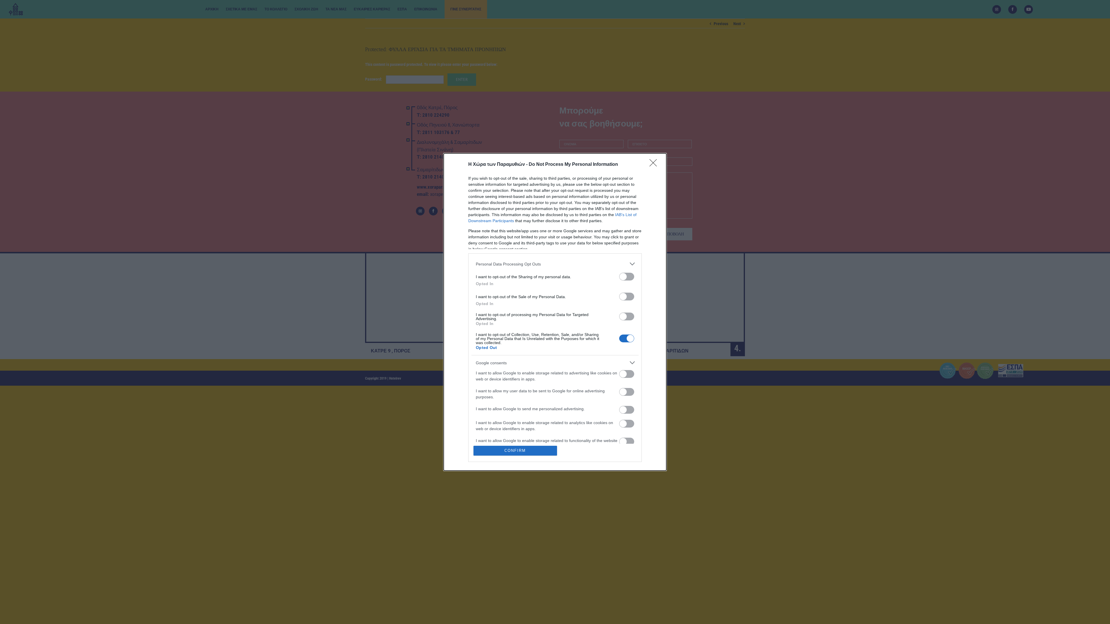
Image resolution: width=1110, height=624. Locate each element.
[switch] (626, 277)
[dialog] (555, 312)
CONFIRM (515, 450)
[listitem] (555, 264)
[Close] (655, 164)
